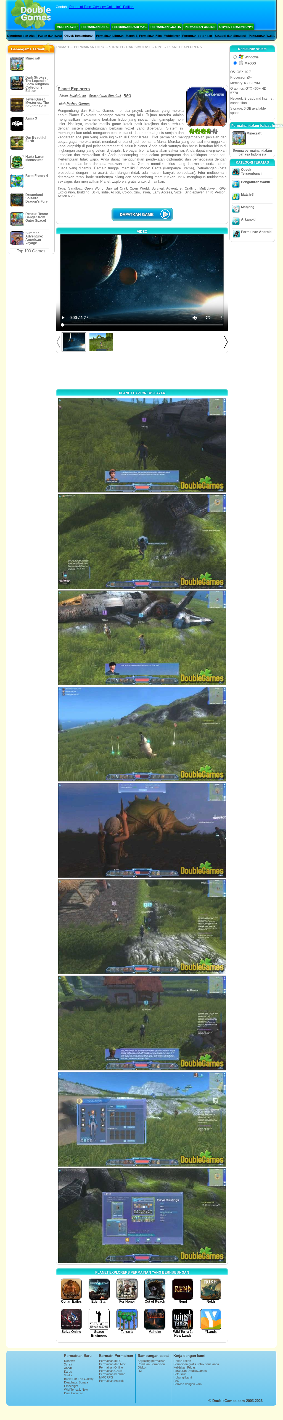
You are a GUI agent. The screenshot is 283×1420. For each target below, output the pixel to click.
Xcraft (68, 1364)
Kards (68, 1371)
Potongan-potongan (197, 35)
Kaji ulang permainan (151, 1360)
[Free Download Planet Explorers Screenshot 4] (142, 734)
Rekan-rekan (182, 1360)
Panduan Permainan (151, 1364)
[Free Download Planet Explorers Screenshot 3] (142, 637)
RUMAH (62, 47)
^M (140, 1370)
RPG (158, 47)
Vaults (68, 1375)
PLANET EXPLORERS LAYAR (142, 393)
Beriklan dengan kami (187, 1384)
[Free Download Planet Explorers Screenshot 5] (142, 830)
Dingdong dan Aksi (21, 35)
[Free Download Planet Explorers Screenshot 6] (142, 926)
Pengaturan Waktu (262, 35)
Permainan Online (200, 27)
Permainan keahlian (112, 1374)
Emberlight (71, 1386)
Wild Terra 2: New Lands (76, 1391)
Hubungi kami (182, 1377)
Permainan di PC (95, 27)
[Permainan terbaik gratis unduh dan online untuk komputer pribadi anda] (31, 15)
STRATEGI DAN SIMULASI (129, 47)
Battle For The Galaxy (79, 1378)
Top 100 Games (31, 251)
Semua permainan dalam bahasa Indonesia (252, 152)
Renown (69, 1360)
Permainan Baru (78, 1356)
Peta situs (180, 1374)
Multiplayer (67, 27)
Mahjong (247, 207)
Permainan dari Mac (129, 27)
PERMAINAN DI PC (89, 47)
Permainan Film (150, 35)
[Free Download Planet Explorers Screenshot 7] (142, 1023)
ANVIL (68, 1368)
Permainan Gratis (165, 27)
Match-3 (131, 35)
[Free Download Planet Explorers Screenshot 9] (142, 1215)
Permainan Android (256, 232)
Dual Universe (73, 1393)
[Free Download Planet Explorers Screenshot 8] (142, 1119)
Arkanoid (248, 219)
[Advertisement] (142, 67)
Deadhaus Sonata (76, 1382)
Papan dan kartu (50, 35)
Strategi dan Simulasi (230, 35)
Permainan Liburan (110, 35)
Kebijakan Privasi (184, 1367)
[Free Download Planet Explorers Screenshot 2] (142, 541)
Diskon (142, 1367)
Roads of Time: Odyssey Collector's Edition (101, 7)
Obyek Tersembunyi (236, 27)
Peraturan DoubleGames (190, 1370)
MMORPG (106, 1377)
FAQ (176, 1380)
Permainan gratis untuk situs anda (196, 1364)
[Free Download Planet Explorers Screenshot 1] (142, 445)
